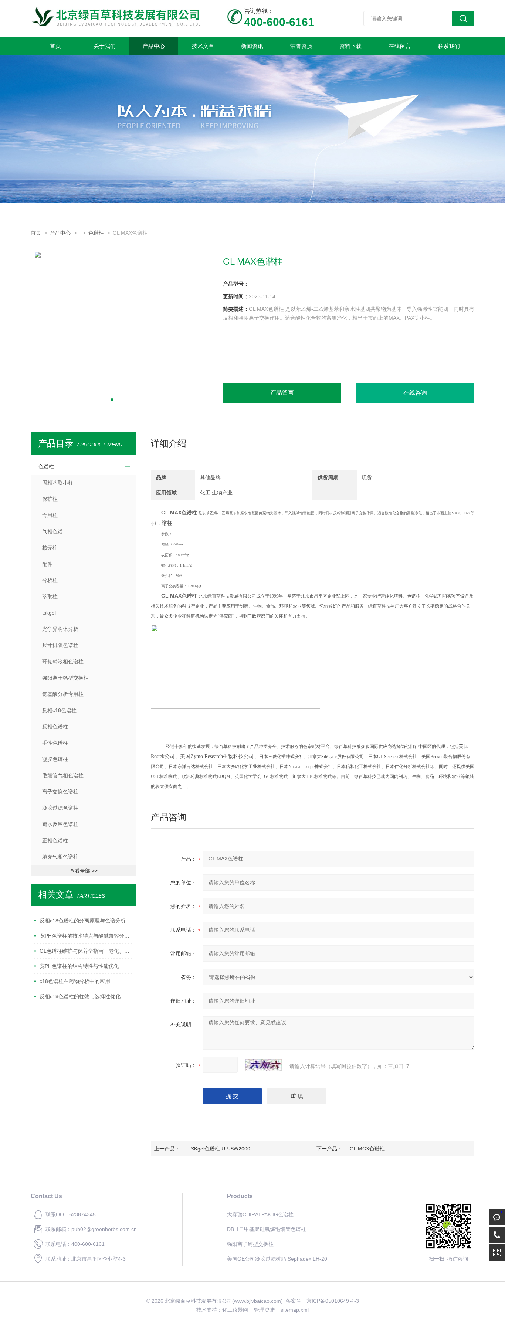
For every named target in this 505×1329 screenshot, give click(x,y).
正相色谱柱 (55, 840)
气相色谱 (52, 531)
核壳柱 (50, 548)
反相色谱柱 (55, 727)
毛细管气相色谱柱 (63, 775)
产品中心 (154, 46)
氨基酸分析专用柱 (63, 694)
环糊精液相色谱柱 (63, 661)
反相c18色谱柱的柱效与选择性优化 (80, 996)
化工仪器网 (235, 1310)
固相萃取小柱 (57, 483)
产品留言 (282, 393)
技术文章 (203, 46)
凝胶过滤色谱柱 (60, 808)
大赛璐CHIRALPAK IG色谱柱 (260, 1214)
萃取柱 (50, 596)
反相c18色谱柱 (59, 710)
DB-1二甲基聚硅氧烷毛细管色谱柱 (266, 1229)
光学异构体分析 (60, 629)
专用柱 (50, 515)
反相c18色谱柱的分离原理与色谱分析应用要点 (86, 921)
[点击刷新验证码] (263, 1065)
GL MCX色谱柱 (367, 1149)
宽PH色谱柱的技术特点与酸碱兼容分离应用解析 (86, 936)
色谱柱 (96, 233)
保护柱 (50, 499)
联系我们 (449, 46)
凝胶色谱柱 (55, 759)
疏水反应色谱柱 (60, 824)
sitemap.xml (295, 1310)
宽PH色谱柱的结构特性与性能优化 (79, 966)
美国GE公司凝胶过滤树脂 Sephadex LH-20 (277, 1259)
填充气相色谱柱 (60, 857)
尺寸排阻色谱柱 (60, 645)
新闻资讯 (252, 46)
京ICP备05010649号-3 (332, 1301)
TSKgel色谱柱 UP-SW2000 (218, 1149)
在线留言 (400, 46)
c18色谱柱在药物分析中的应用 (75, 981)
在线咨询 (415, 393)
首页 (55, 46)
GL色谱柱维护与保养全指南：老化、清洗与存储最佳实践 (86, 951)
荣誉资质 (301, 46)
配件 (47, 564)
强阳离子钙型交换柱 (65, 678)
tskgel (49, 613)
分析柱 (50, 580)
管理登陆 (264, 1310)
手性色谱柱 (55, 743)
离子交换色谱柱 (60, 792)
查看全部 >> (84, 871)
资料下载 (350, 46)
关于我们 (105, 46)
